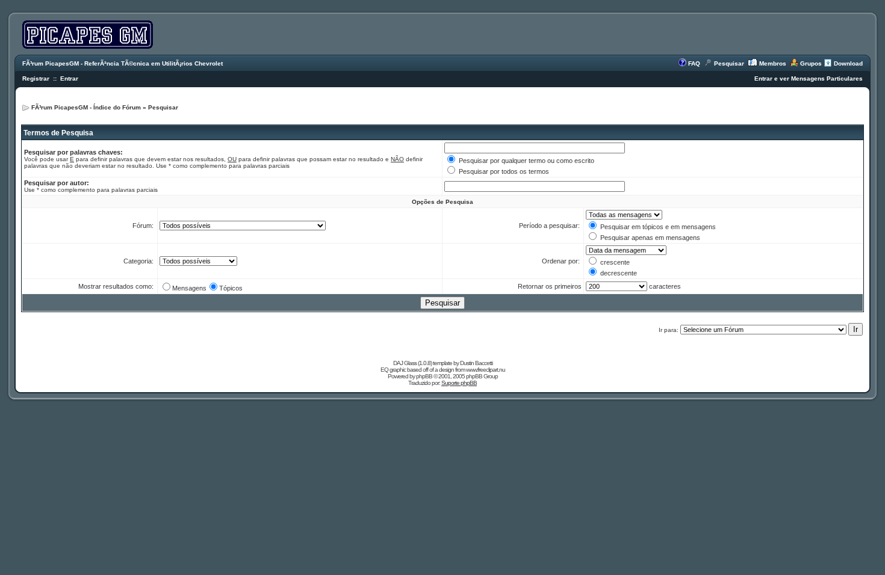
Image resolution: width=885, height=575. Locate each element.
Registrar (35, 78)
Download (848, 63)
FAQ (694, 63)
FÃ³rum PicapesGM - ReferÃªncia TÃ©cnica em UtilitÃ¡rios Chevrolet (122, 63)
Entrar (69, 78)
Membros (772, 63)
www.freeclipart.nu (485, 369)
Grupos (811, 63)
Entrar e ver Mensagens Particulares (808, 78)
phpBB (424, 376)
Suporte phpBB (459, 383)
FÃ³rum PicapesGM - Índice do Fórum (86, 107)
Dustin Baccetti (476, 363)
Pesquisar (729, 63)
